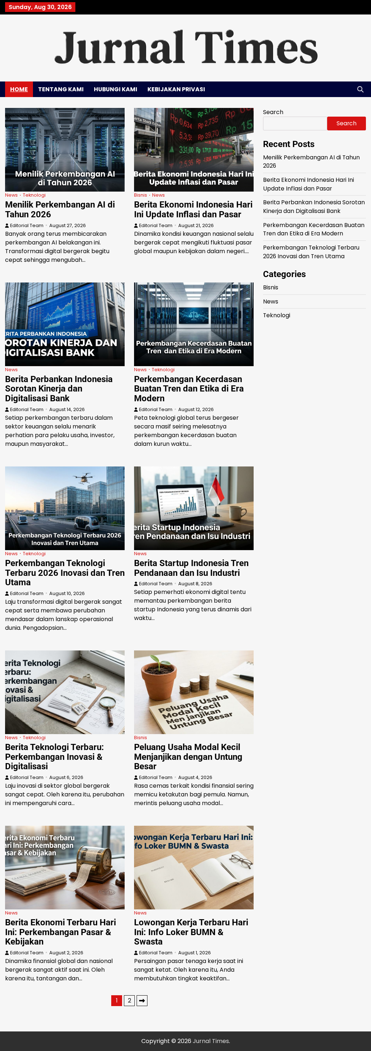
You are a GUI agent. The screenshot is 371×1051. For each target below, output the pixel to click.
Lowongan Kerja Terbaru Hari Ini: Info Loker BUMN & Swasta (191, 932)
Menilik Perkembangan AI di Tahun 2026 (60, 209)
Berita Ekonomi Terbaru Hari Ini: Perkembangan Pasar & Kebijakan (60, 932)
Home (19, 89)
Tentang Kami (61, 89)
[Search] (360, 89)
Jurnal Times (211, 1041)
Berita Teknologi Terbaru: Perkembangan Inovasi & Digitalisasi (54, 756)
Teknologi (34, 195)
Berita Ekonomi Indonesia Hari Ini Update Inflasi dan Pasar (193, 209)
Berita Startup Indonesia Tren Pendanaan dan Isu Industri (191, 568)
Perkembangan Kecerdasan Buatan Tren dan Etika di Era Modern (189, 388)
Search (273, 112)
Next (142, 1000)
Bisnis (140, 195)
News (11, 195)
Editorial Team (26, 225)
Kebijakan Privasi (176, 89)
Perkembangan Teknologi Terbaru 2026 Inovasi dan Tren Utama (65, 572)
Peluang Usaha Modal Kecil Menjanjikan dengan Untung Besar (188, 756)
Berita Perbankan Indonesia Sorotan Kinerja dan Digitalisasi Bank (59, 388)
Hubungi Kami (115, 89)
